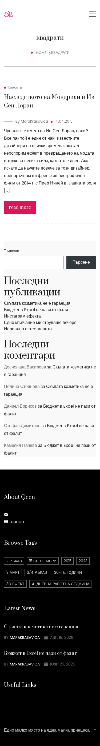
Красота (15, 87)
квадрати (60, 52)
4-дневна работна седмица (60, 584)
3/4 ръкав (37, 572)
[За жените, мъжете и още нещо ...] (16, 14)
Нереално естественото (28, 329)
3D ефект (15, 584)
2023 (83, 561)
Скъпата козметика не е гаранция (37, 303)
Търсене (11, 250)
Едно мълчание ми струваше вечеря (40, 322)
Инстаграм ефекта (22, 316)
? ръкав (14, 561)
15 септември (43, 561)
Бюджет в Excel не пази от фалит (37, 310)
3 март (13, 572)
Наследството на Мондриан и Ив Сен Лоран (49, 101)
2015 (67, 561)
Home (42, 52)
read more (20, 207)
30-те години (68, 572)
